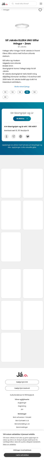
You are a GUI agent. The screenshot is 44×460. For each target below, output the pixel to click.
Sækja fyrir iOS (22, 382)
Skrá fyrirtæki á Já (22, 421)
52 (13, 92)
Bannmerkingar (22, 427)
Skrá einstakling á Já (22, 424)
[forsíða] (5, 4)
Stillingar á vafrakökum (22, 450)
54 (20, 92)
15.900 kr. (20, 118)
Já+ (22, 409)
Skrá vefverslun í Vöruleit (22, 417)
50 (5, 92)
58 (34, 92)
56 (27, 92)
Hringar (6, 10)
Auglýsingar (22, 403)
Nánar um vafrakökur (9, 444)
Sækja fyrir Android (22, 388)
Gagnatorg (22, 406)
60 (5, 97)
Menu (41, 3)
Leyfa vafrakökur (22, 455)
